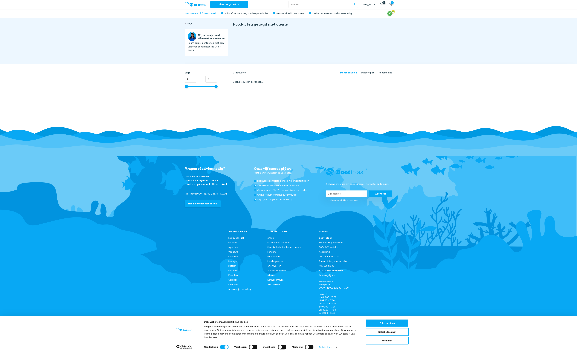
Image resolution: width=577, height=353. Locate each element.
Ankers (270, 237)
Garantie (233, 279)
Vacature (233, 251)
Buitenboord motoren (278, 242)
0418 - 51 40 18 (331, 256)
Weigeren (387, 340)
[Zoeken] (354, 4)
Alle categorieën (228, 4)
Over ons (233, 284)
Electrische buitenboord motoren (284, 247)
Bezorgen (233, 261)
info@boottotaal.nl (207, 180)
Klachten (233, 275)
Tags (189, 23)
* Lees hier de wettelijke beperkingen (342, 200)
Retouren (233, 270)
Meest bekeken (348, 72)
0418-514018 (202, 176)
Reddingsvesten (275, 261)
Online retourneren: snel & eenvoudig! (332, 13)
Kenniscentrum (275, 279)
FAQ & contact (236, 237)
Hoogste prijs (385, 72)
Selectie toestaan (387, 332)
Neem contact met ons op (202, 203)
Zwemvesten (274, 265)
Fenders (271, 251)
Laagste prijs (367, 72)
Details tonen (326, 347)
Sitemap (271, 275)
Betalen (232, 265)
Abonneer (380, 193)
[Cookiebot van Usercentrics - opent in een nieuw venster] (184, 347)
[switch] (253, 347)
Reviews (232, 242)
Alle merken (273, 284)
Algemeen (233, 247)
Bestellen (233, 256)
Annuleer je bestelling (239, 289)
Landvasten (273, 256)
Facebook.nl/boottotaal (213, 184)
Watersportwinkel (276, 270)
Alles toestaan (387, 323)
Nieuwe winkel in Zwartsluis (290, 13)
